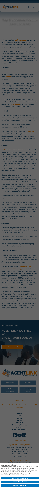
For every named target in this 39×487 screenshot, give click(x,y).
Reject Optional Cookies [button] (20, 482)
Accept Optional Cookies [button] (20, 478)
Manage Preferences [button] (19, 485)
